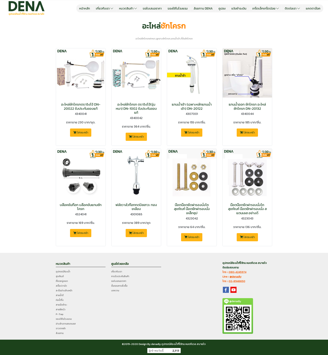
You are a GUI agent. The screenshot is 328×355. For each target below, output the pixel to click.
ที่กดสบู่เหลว (62, 281)
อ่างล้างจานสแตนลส (66, 323)
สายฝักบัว (60, 309)
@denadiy (235, 277)
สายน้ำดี (60, 295)
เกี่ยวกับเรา (103, 8)
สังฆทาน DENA (203, 8)
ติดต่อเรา (291, 8)
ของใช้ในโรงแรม (178, 8)
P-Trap (59, 314)
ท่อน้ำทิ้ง (60, 300)
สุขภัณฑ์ (60, 276)
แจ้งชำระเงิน (238, 8)
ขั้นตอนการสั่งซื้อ (119, 286)
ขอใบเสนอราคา (152, 8)
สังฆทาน (60, 333)
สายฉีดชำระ (61, 304)
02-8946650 (237, 281)
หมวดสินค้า (126, 8)
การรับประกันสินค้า (120, 276)
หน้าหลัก (84, 8)
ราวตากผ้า (61, 328)
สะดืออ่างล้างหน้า (64, 290)
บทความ (115, 290)
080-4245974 (237, 272)
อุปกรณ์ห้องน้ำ (63, 271)
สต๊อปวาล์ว (61, 286)
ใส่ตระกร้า (82, 133)
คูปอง (222, 8)
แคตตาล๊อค (313, 8)
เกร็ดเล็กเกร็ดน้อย (264, 8)
